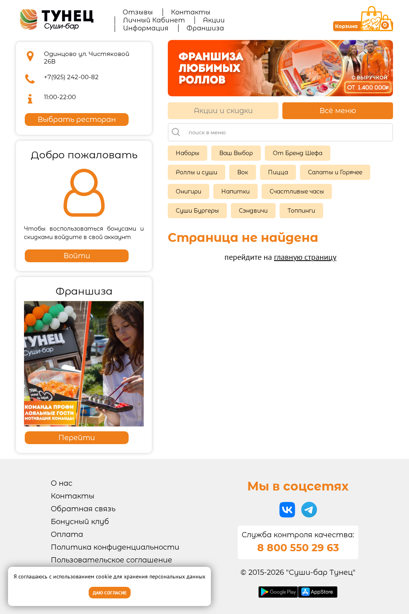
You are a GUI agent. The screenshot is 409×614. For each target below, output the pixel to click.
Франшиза (205, 28)
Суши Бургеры (197, 210)
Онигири (188, 191)
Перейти (76, 437)
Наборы (187, 153)
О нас (61, 483)
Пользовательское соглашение (111, 560)
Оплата (67, 534)
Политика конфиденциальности (115, 547)
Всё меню (338, 110)
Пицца (278, 172)
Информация (146, 28)
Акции (214, 20)
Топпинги (301, 210)
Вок (242, 172)
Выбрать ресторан (77, 119)
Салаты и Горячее (335, 172)
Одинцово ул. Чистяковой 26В (86, 57)
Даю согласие (110, 593)
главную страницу (305, 257)
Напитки (235, 191)
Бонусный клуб (80, 521)
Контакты (190, 12)
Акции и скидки (223, 110)
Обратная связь (83, 508)
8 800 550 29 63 (298, 548)
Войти (77, 255)
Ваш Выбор (236, 153)
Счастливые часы (297, 191)
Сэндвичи (253, 210)
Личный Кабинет (154, 20)
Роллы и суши (196, 172)
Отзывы (138, 12)
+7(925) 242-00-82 (71, 77)
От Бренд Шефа (297, 153)
